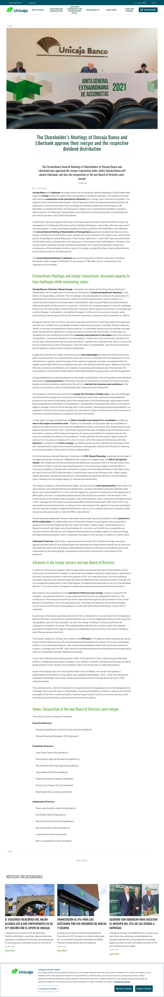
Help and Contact (15, 3)
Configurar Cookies (48, 988)
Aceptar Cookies (144, 988)
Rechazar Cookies (124, 988)
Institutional (38, 10)
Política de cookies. (122, 982)
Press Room (111, 10)
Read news (10, 950)
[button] (9, 26)
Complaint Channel (129, 10)
